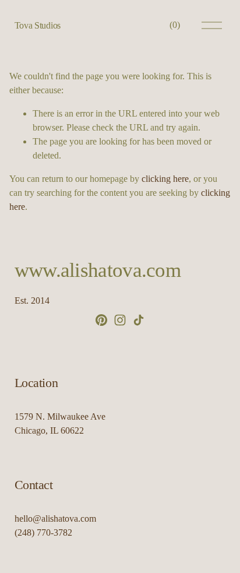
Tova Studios (38, 25)
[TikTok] (138, 320)
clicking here (165, 179)
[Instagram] (120, 320)
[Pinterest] (101, 320)
